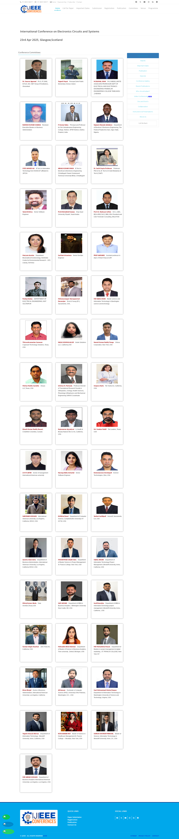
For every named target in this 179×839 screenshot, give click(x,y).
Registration (109, 8)
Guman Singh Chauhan (31, 647)
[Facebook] (136, 2)
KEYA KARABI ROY (64, 734)
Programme (153, 8)
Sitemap (134, 836)
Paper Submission (75, 817)
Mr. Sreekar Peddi (100, 429)
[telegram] (157, 2)
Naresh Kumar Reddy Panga (104, 342)
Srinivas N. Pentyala (65, 386)
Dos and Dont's (142, 101)
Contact (79, 2)
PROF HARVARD (99, 255)
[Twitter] (140, 2)
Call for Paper (68, 8)
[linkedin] (153, 2)
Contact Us (72, 825)
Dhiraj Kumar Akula (30, 603)
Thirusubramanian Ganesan (32, 342)
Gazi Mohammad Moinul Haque (105, 690)
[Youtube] (144, 2)
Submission (97, 8)
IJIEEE (45, 836)
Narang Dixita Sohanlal (66, 473)
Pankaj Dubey (28, 299)
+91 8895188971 (27, 2)
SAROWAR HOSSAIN (30, 516)
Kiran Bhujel (27, 690)
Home (54, 2)
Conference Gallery (143, 81)
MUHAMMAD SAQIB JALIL (67, 560)
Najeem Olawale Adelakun (103, 125)
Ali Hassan (62, 690)
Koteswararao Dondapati (103, 473)
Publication (121, 8)
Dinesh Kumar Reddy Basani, (33, 429)
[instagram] (148, 2)
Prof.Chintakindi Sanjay (66, 212)
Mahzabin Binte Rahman (67, 647)
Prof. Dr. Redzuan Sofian (103, 212)
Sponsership (62, 2)
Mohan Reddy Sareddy (31, 386)
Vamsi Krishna (28, 212)
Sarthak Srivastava (65, 255)
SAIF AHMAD (62, 603)
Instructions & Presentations (143, 112)
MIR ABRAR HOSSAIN (30, 777)
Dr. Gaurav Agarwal (30, 81)
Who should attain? (143, 91)
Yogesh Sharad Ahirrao (31, 734)
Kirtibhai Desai (63, 516)
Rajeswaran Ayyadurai (66, 429)
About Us (143, 117)
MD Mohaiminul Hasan (102, 647)
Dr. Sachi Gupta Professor (103, 168)
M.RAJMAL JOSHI (100, 81)
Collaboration (143, 106)
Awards (143, 61)
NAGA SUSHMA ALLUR (66, 342)
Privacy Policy (144, 836)
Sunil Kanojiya (99, 603)
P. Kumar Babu (63, 125)
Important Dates (83, 8)
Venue (143, 8)
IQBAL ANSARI (99, 560)
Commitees (133, 8)
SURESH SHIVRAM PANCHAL (104, 734)
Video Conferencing (141, 96)
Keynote (143, 76)
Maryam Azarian (29, 255)
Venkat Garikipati (100, 516)
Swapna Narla (99, 386)
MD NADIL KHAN (100, 299)
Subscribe (71, 2)
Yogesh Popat (63, 81)
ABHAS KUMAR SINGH (66, 168)
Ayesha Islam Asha (29, 560)
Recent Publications (143, 86)
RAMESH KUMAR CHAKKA (32, 125)
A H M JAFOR (27, 473)
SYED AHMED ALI (29, 168)
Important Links (142, 55)
